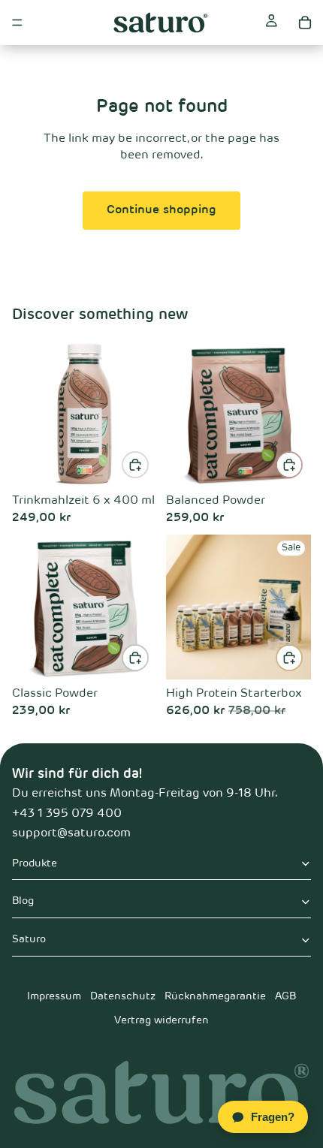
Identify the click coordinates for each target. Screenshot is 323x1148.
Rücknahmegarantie (215, 996)
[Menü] (17, 22)
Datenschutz (122, 996)
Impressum (54, 996)
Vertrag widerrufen (161, 1020)
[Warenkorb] (304, 22)
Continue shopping (161, 210)
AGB (285, 996)
